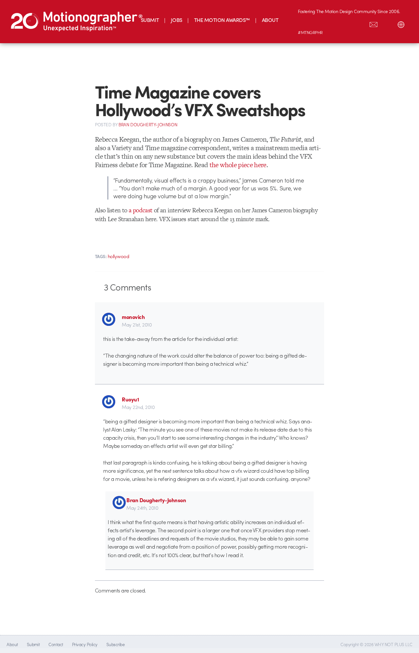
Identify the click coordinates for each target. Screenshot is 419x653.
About (12, 644)
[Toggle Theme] (401, 23)
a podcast (141, 210)
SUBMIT (150, 20)
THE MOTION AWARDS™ (222, 20)
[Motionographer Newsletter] (373, 23)
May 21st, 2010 (137, 324)
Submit (33, 644)
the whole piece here (238, 164)
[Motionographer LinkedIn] (318, 23)
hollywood (118, 256)
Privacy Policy (85, 644)
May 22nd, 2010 (138, 407)
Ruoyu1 (130, 399)
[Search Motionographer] (387, 23)
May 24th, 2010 (142, 507)
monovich (133, 317)
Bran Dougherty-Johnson (156, 500)
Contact (55, 644)
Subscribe (115, 644)
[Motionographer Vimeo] (332, 23)
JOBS (176, 20)
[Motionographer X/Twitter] (360, 23)
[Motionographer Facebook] (346, 23)
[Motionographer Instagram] (305, 23)
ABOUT (270, 20)
